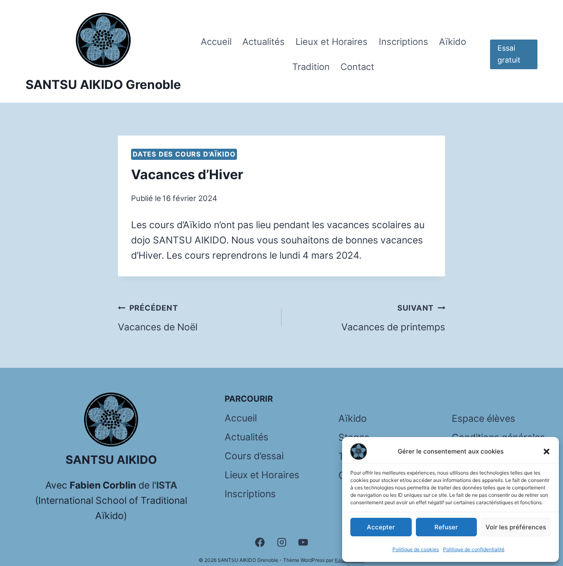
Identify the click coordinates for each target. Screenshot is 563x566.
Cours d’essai (254, 456)
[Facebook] (259, 542)
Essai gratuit (509, 54)
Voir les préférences (516, 527)
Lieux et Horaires (332, 41)
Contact (357, 66)
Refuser (446, 527)
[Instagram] (281, 542)
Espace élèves (483, 418)
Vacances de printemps (393, 318)
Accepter (381, 527)
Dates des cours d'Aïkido (184, 154)
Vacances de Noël (157, 318)
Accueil (216, 41)
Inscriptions (403, 41)
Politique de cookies (415, 549)
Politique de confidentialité (473, 549)
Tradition (311, 66)
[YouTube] (303, 542)
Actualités (263, 41)
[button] (546, 451)
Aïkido (452, 41)
